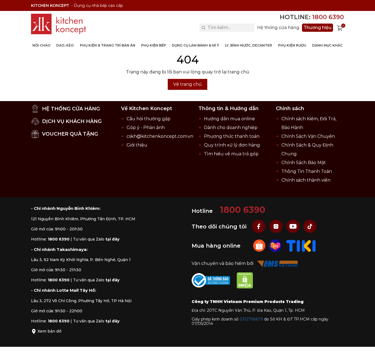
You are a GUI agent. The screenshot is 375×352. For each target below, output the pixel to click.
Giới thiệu (137, 145)
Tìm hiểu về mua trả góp (231, 153)
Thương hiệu (317, 27)
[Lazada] (276, 245)
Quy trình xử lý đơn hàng (232, 145)
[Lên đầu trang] (365, 342)
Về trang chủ (187, 84)
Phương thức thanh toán (231, 136)
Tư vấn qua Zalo (96, 239)
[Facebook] (259, 226)
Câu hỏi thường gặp (148, 118)
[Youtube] (293, 226)
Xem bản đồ (49, 331)
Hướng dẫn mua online (229, 118)
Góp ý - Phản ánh (146, 127)
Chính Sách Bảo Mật (303, 162)
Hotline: (312, 17)
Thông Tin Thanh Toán (306, 171)
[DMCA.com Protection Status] (248, 281)
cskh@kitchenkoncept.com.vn (160, 136)
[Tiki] (301, 245)
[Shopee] (260, 245)
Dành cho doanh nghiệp (231, 127)
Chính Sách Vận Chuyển (308, 136)
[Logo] (58, 24)
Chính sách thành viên (306, 180)
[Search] (203, 28)
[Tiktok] (310, 226)
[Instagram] (276, 226)
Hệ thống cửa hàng (278, 27)
